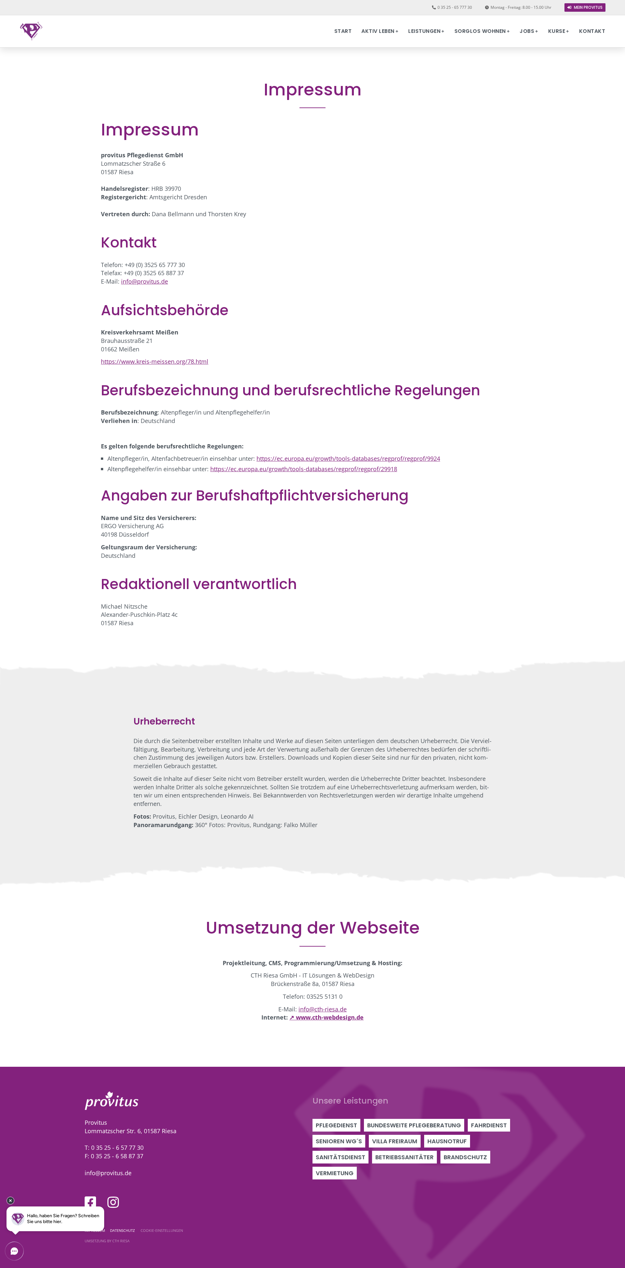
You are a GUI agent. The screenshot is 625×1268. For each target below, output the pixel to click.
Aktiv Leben (378, 31)
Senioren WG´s (339, 1141)
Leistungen (424, 31)
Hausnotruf (447, 1141)
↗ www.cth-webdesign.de (326, 1017)
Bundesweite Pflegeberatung (414, 1125)
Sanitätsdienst (340, 1157)
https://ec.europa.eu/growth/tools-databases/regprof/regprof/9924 (348, 458)
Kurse (556, 31)
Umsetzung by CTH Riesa (107, 1240)
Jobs (527, 31)
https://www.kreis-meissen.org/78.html (154, 361)
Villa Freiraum (394, 1141)
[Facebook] (90, 1202)
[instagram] (113, 1202)
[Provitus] (31, 31)
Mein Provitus (588, 7)
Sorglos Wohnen (480, 31)
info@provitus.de (144, 281)
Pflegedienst (336, 1125)
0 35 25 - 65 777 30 (455, 7)
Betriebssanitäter (404, 1157)
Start (343, 31)
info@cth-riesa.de (323, 1009)
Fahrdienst (489, 1125)
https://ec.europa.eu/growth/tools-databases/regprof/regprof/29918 (303, 469)
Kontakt (592, 31)
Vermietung (335, 1173)
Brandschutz (465, 1157)
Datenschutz (122, 1230)
